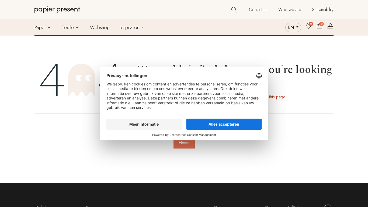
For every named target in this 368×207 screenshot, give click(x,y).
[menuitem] (258, 9)
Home (184, 143)
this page (277, 97)
